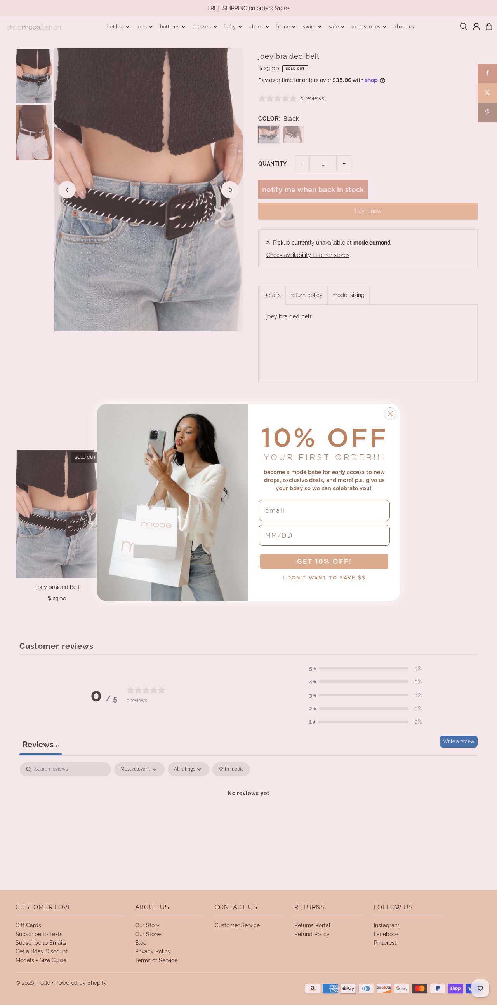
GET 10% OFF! (324, 561)
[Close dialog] (390, 413)
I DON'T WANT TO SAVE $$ (324, 577)
